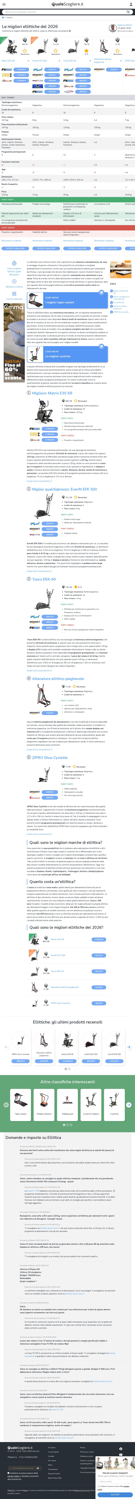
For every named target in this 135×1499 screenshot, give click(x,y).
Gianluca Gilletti (125, 25)
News (50, 1465)
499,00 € (83, 75)
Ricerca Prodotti (54, 1474)
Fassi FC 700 (57, 1409)
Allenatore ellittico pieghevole (65, 987)
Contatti (51, 1456)
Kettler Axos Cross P (49, 1228)
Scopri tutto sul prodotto (38, 481)
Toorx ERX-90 (57, 971)
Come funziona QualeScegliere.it (92, 1472)
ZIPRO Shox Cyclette (60, 1003)
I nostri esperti (53, 1452)
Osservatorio (53, 1469)
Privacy (82, 1448)
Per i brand (52, 1461)
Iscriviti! (115, 1494)
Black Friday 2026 (54, 1478)
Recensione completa (11, 240)
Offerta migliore (15, 248)
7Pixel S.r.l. (12, 1457)
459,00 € (91, 1061)
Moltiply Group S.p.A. (82, 1490)
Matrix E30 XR (57, 939)
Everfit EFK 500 (58, 955)
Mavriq (25, 1490)
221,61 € (52, 69)
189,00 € (20, 1061)
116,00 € (114, 69)
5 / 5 (86, 54)
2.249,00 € (21, 69)
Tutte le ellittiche (14, 299)
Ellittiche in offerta (14, 287)
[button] (70, 31)
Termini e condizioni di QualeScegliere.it (88, 1462)
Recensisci (25, 54)
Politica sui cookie (87, 1452)
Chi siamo (52, 1448)
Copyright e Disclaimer (88, 1468)
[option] (20, 1047)
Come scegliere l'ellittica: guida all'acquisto (14, 271)
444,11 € (83, 69)
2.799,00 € (21, 75)
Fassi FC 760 (33, 1191)
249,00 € (52, 75)
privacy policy (14, 1476)
